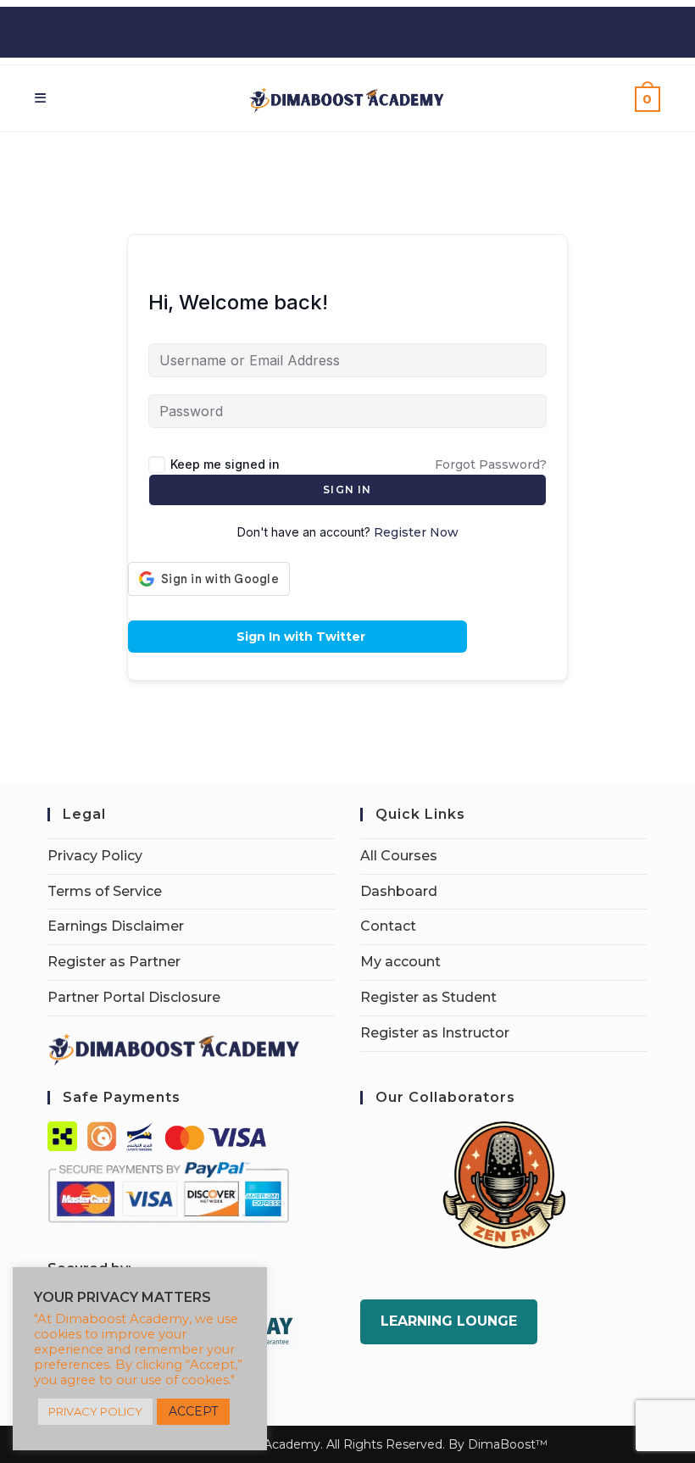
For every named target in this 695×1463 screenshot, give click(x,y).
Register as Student (428, 997)
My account (400, 962)
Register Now (416, 532)
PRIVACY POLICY (95, 1411)
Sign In (347, 489)
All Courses (398, 856)
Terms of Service (104, 891)
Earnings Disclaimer (115, 926)
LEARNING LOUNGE (449, 1321)
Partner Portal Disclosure (133, 997)
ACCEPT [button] (193, 1411)
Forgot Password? (491, 464)
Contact (388, 926)
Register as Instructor (434, 1033)
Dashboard (398, 891)
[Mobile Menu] (41, 98)
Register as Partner (114, 962)
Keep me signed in (225, 464)
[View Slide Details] (504, 1185)
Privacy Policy (94, 856)
